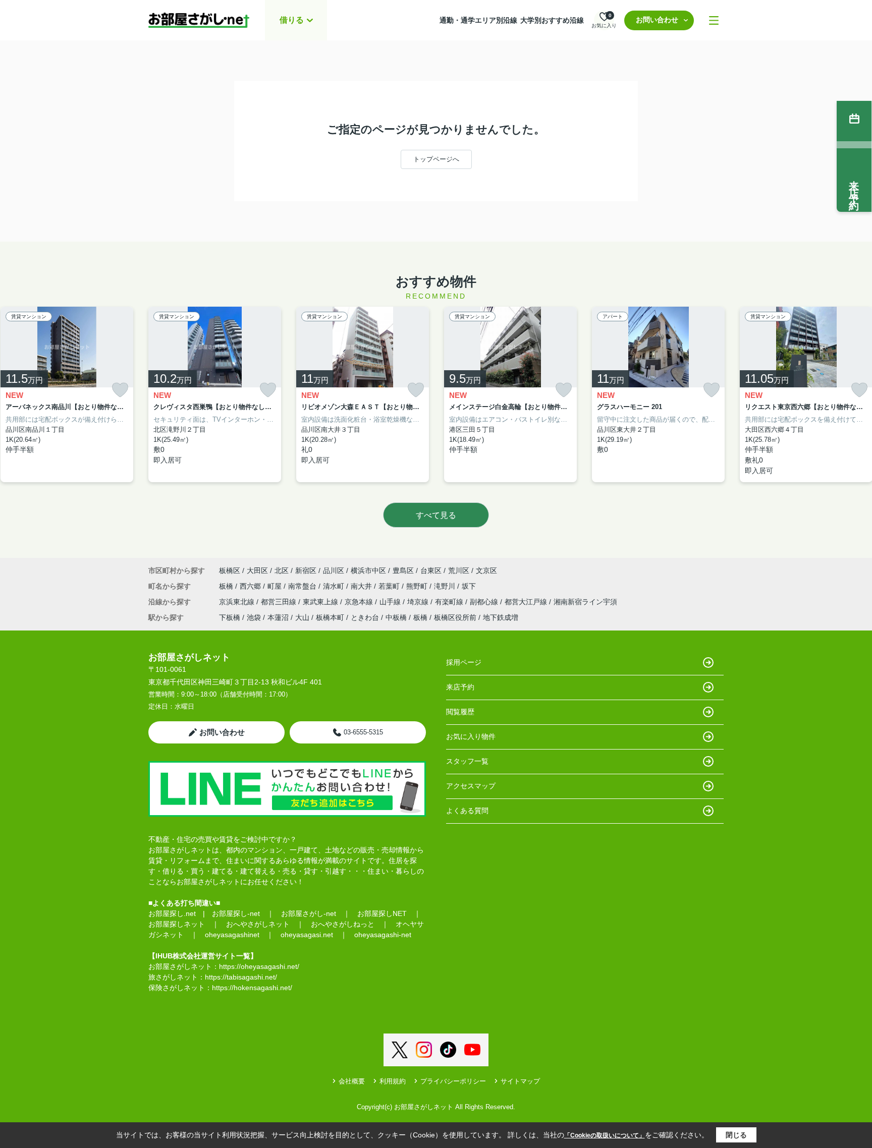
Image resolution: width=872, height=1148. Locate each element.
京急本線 (360, 602)
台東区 (431, 570)
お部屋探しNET (382, 913)
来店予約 (460, 687)
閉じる (736, 1135)
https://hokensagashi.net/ (252, 988)
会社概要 (352, 1081)
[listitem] (215, 395)
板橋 (227, 586)
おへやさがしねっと (342, 924)
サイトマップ (520, 1081)
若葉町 (390, 586)
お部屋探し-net (236, 913)
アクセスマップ (471, 786)
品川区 (333, 570)
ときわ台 (365, 617)
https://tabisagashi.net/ (241, 977)
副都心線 (485, 602)
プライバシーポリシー (453, 1081)
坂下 (469, 586)
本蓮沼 (278, 617)
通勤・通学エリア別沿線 (478, 20)
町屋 (275, 586)
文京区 (486, 570)
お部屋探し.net (172, 913)
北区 (282, 570)
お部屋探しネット (176, 924)
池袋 (254, 617)
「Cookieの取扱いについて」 (604, 1135)
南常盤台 (303, 586)
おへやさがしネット (258, 924)
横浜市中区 (368, 570)
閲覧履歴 (460, 712)
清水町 (334, 586)
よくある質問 (467, 811)
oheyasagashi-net (382, 935)
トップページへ (436, 159)
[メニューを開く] (714, 20)
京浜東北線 (237, 602)
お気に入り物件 (471, 736)
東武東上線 (321, 602)
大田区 (257, 570)
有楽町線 (450, 602)
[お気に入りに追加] (120, 390)
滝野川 (445, 586)
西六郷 (251, 586)
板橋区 (229, 570)
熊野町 (417, 586)
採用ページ (463, 662)
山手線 (391, 602)
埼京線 (418, 602)
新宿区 (305, 570)
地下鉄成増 (500, 617)
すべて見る (436, 515)
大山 (302, 617)
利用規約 (392, 1081)
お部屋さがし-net (308, 913)
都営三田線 (279, 602)
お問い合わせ (657, 20)
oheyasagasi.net (307, 935)
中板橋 (396, 617)
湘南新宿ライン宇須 (585, 602)
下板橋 (229, 617)
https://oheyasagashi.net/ (259, 966)
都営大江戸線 (527, 602)
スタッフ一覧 (467, 761)
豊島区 (403, 570)
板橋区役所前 (455, 617)
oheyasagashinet (232, 935)
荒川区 (458, 570)
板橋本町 (330, 617)
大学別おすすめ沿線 (552, 20)
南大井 (362, 586)
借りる (292, 20)
